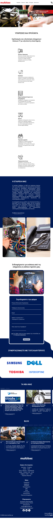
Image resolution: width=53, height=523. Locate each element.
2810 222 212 (26, 504)
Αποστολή (26, 339)
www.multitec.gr (8, 515)
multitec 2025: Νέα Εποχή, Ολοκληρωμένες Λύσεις (38, 405)
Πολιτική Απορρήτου (26, 495)
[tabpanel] (26, 15)
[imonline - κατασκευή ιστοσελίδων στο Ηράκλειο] (48, 514)
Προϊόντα (23, 2)
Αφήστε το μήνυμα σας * (17, 317)
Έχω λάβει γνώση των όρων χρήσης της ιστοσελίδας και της (26, 334)
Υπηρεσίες (18, 2)
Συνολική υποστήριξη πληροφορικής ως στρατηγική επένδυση (40, 442)
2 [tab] (26, 24)
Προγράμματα (26, 487)
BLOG (26, 421)
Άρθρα (27, 2)
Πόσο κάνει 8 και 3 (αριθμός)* (19, 326)
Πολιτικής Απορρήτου (20, 334)
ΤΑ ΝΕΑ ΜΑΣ (26, 384)
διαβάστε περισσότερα (18, 213)
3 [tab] (28, 24)
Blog (26, 490)
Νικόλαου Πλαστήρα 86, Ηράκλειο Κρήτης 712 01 (26, 502)
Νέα (26, 488)
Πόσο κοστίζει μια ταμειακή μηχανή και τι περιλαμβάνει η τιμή (15, 442)
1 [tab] (24, 24)
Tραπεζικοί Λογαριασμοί (26, 508)
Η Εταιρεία (31, 2)
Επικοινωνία (36, 2)
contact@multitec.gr (26, 506)
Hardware (26, 485)
